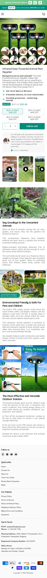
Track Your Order (7, 478)
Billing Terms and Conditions (12, 511)
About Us (4, 474)
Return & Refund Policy (10, 504)
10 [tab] (34, 62)
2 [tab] (16, 62)
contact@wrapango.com (16, 526)
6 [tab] (25, 62)
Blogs (3, 485)
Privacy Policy (6, 496)
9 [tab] (31, 62)
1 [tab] (14, 62)
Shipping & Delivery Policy (11, 507)
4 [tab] (21, 62)
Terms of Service (7, 500)
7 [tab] (27, 62)
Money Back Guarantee (10, 481)
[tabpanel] (23, 41)
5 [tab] (23, 62)
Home (3, 467)
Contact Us (5, 470)
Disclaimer (5, 515)
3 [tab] (18, 62)
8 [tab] (29, 62)
